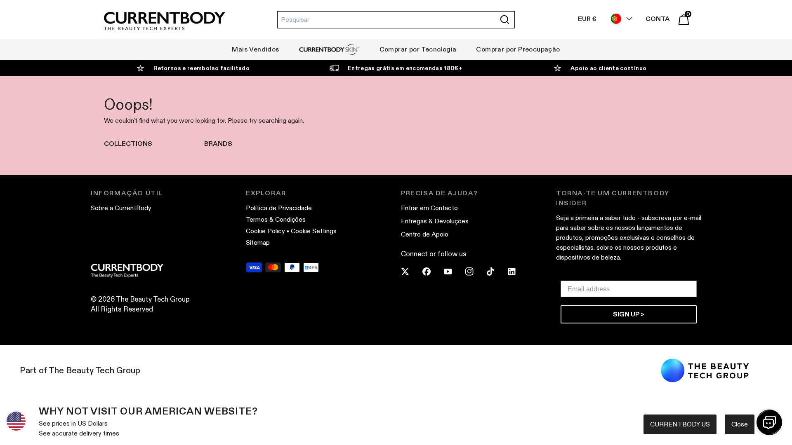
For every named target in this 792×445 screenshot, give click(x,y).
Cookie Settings (314, 231)
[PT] (619, 19)
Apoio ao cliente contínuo (608, 68)
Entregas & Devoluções (435, 221)
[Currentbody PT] (164, 21)
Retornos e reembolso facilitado (201, 68)
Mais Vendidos (255, 49)
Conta (658, 19)
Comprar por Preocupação (518, 49)
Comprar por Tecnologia (418, 49)
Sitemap (258, 242)
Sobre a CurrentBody (121, 208)
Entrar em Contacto (429, 208)
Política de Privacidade (279, 208)
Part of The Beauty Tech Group (80, 370)
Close (739, 424)
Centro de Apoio (424, 234)
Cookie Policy (265, 231)
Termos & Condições (276, 219)
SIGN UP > (628, 314)
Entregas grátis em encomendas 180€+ (405, 68)
